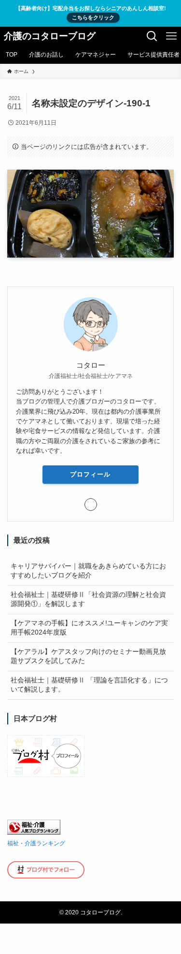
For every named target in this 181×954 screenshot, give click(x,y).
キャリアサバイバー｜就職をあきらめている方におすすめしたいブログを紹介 (88, 571)
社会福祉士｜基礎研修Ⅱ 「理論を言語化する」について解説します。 (89, 685)
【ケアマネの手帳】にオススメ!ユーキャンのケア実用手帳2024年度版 (89, 628)
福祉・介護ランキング (36, 843)
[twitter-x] (90, 504)
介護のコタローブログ (50, 36)
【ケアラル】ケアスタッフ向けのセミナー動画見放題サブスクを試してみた (88, 656)
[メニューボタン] (171, 36)
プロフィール (90, 474)
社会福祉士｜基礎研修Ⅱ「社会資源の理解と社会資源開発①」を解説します (88, 599)
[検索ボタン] (152, 36)
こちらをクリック (93, 17)
